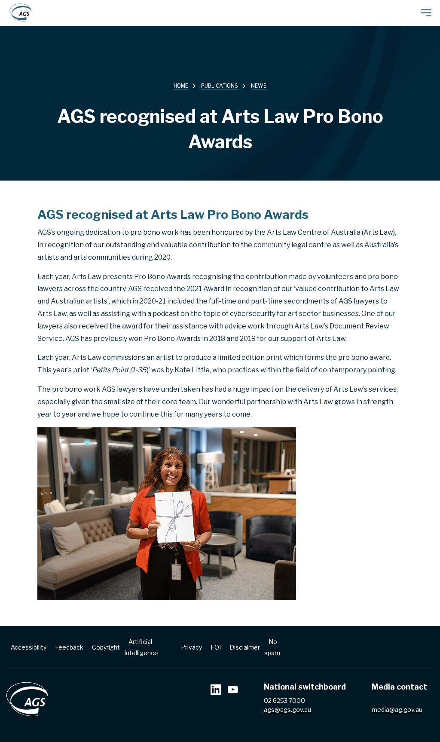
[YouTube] (233, 691)
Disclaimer (244, 647)
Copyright (106, 647)
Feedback (69, 647)
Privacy (191, 647)
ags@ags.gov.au (287, 709)
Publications (219, 86)
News (259, 86)
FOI (216, 647)
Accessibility (28, 647)
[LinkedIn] (216, 690)
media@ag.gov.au (397, 709)
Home (181, 86)
